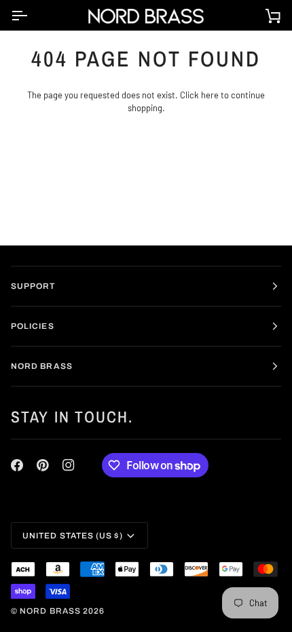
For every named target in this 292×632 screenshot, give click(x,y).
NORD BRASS (50, 611)
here (210, 95)
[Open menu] (31, 15)
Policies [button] (32, 326)
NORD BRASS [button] (42, 366)
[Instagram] (68, 465)
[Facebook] (17, 465)
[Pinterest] (43, 465)
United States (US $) (72, 535)
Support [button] (33, 286)
